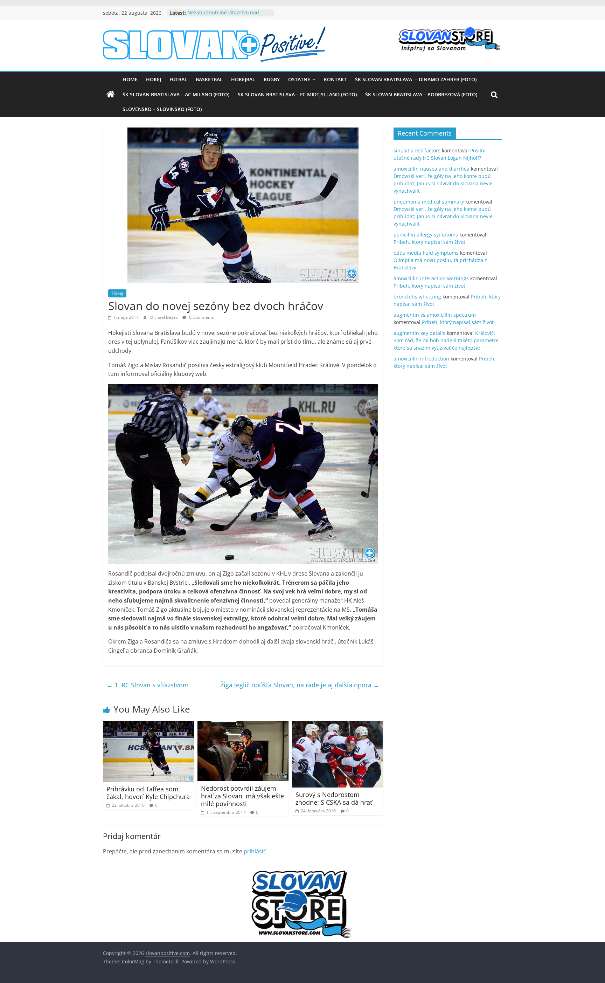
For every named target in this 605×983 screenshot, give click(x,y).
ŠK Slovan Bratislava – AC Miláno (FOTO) (176, 94)
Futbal (178, 79)
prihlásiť (254, 851)
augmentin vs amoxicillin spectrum (435, 314)
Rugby (272, 79)
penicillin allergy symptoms (426, 234)
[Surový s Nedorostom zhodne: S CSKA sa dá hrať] (337, 725)
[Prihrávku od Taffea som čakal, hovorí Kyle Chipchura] (148, 725)
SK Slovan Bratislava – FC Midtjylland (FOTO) (297, 94)
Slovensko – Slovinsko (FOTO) (162, 109)
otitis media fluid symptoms (426, 252)
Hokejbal (243, 79)
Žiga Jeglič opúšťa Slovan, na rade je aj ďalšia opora (300, 685)
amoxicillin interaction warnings (431, 278)
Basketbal (209, 79)
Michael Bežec (164, 317)
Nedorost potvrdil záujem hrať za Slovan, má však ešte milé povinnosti (242, 795)
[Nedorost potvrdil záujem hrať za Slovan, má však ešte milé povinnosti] (242, 725)
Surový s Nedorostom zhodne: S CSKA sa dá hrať (333, 798)
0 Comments (201, 317)
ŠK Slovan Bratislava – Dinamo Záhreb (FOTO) (416, 79)
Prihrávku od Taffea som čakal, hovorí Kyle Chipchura (148, 793)
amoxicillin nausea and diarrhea (432, 168)
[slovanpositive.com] (110, 94)
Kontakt (335, 79)
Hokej (153, 79)
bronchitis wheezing (417, 296)
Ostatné (299, 79)
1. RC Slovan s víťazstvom (147, 685)
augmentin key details (419, 333)
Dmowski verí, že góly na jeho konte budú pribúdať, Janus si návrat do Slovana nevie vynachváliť (443, 183)
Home (130, 79)
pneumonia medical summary (429, 201)
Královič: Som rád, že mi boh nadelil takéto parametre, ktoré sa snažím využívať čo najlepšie (447, 340)
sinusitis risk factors (417, 150)
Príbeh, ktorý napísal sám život (429, 242)
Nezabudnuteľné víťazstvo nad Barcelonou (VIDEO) (223, 16)
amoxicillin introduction (421, 358)
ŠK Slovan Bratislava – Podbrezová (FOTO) (421, 94)
